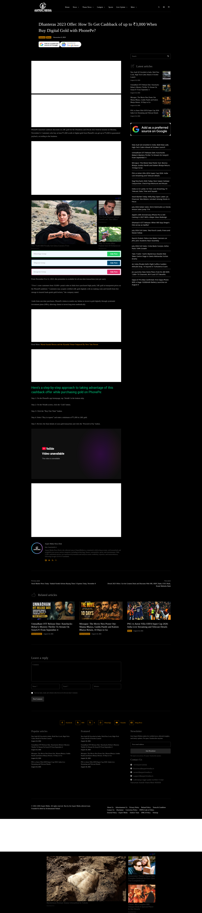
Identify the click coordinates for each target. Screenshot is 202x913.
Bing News (138, 723)
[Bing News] (169, 7)
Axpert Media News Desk (53, 544)
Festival (42, 37)
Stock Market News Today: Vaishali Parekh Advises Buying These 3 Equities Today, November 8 (63, 584)
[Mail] (49, 560)
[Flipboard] (46, 560)
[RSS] (52, 560)
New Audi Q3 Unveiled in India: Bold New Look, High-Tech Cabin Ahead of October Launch (144, 74)
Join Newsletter (150, 751)
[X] (159, 7)
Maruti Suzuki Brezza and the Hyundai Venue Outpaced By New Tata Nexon (69, 344)
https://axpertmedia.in (51, 547)
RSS (83, 723)
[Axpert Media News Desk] (37, 552)
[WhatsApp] (100, 722)
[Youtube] (164, 7)
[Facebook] (62, 722)
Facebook (69, 723)
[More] (106, 50)
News (49, 37)
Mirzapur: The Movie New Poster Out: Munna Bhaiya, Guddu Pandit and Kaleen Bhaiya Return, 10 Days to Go (144, 100)
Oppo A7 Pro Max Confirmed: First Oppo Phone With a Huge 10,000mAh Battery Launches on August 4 (150, 282)
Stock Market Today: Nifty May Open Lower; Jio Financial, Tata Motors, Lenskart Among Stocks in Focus (151, 199)
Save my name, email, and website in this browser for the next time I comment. (56, 693)
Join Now (114, 254)
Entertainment (36, 634)
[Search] (168, 56)
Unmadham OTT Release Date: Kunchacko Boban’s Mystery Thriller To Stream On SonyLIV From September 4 (144, 87)
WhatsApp (107, 723)
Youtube (123, 723)
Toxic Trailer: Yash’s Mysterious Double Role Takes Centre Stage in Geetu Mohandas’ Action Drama (150, 256)
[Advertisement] (76, 77)
